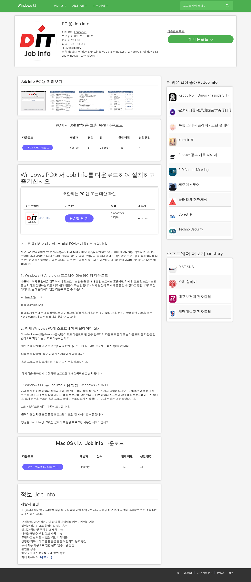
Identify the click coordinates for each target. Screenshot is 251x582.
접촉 (231, 572)
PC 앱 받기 (79, 218)
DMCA (220, 572)
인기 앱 (59, 6)
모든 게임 (99, 6)
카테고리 (78, 6)
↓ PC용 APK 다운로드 (37, 147)
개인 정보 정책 (205, 572)
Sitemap (188, 572)
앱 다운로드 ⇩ (200, 39)
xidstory (76, 47)
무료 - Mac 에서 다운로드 (42, 466)
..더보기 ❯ (46, 557)
